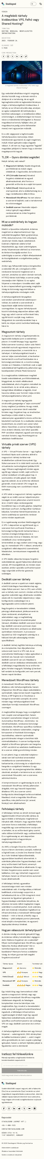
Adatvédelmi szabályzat (10, 1148)
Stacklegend (12, 1143)
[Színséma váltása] (33, 4)
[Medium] (29, 1108)
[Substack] (34, 1108)
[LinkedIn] (14, 1108)
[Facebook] (4, 1108)
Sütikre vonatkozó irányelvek (12, 1155)
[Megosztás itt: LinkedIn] (17, 56)
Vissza (4, 11)
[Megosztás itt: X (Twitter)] (12, 56)
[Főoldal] (9, 4)
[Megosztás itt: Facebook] (3, 56)
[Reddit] (19, 1108)
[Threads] (9, 1108)
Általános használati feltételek (12, 1151)
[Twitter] (24, 1108)
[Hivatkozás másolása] (26, 56)
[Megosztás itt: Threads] (8, 56)
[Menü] (40, 3)
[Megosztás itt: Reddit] (21, 56)
